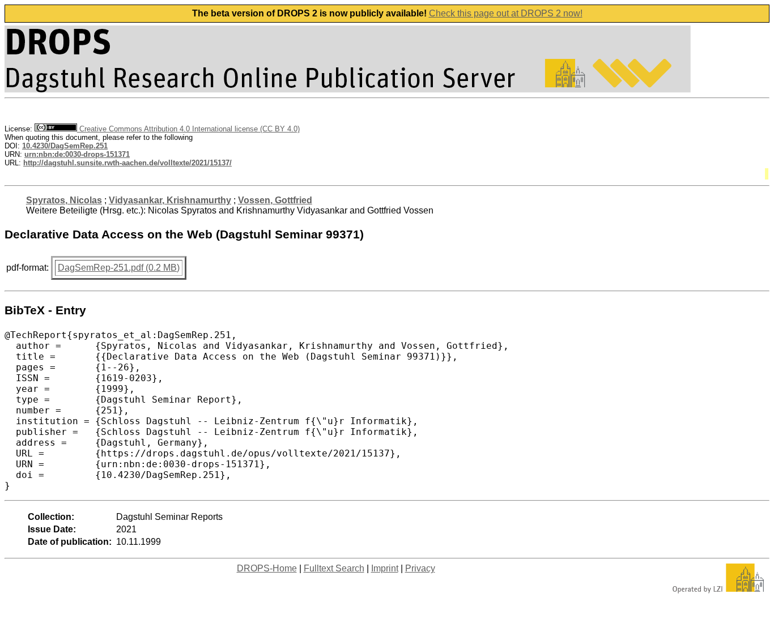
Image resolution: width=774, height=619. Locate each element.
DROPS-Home (267, 568)
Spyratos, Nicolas (64, 200)
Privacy (420, 568)
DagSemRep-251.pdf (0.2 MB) (119, 267)
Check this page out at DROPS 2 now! (505, 13)
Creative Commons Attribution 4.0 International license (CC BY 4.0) (188, 129)
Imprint (384, 568)
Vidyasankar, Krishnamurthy (170, 200)
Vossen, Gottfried (275, 200)
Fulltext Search (334, 568)
